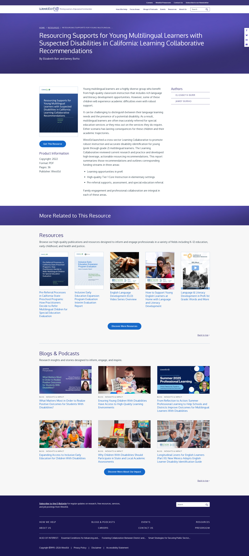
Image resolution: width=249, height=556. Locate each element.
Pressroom (202, 528)
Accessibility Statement (117, 547)
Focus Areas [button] (135, 9)
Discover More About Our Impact (124, 471)
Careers (149, 3)
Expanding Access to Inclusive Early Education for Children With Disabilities (62, 456)
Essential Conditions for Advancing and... (80, 538)
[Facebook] (246, 30)
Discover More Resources (124, 326)
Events (162, 9)
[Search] (207, 9)
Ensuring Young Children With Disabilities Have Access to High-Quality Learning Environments (122, 404)
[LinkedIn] (246, 39)
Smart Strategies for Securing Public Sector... (169, 538)
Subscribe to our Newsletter (197, 3)
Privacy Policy (80, 547)
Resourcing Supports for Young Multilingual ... (87, 28)
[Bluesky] (246, 35)
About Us (182, 9)
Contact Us (178, 3)
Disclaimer (96, 547)
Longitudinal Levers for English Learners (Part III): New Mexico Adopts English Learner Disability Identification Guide (180, 458)
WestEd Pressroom (163, 3)
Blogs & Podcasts (150, 9)
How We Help (121, 9)
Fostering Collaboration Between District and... (124, 538)
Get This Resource (52, 144)
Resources (172, 9)
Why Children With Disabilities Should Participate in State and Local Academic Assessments (121, 458)
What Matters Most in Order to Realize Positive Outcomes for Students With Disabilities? (62, 404)
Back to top (203, 335)
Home (42, 28)
